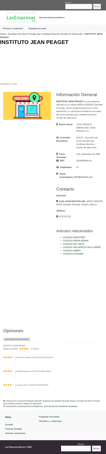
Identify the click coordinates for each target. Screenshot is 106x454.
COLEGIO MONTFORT (74, 237)
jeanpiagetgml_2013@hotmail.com (76, 177)
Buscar (68, 2)
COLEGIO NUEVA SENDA (75, 240)
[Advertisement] (53, 63)
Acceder (9, 424)
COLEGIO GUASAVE (73, 254)
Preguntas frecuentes (37, 28)
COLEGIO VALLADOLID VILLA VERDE (82, 247)
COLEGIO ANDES (72, 250)
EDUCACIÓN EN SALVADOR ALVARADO (61, 406)
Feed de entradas (13, 429)
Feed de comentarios (15, 433)
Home (3, 34)
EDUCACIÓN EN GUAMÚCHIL (30, 406)
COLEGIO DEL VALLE (73, 244)
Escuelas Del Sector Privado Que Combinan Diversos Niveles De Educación (45, 34)
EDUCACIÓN (11, 406)
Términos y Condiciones (13, 28)
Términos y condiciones (50, 421)
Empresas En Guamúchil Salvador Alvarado (24, 401)
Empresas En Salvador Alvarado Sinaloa (59, 401)
